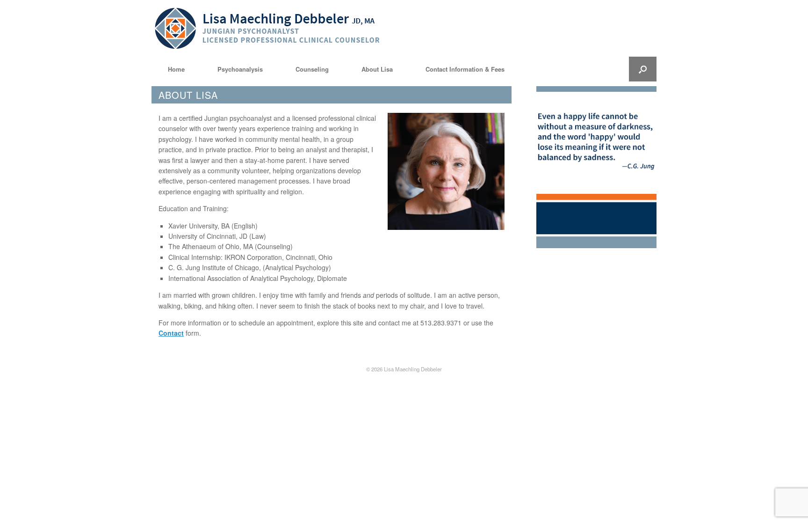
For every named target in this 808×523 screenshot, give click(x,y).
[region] (596, 142)
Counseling (312, 69)
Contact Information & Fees (465, 69)
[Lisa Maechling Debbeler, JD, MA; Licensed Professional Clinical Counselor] (269, 28)
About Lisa (377, 69)
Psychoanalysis (240, 69)
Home (176, 69)
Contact (171, 333)
